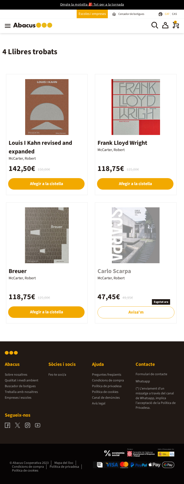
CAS (174, 14)
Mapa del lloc (63, 463)
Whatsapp (143, 381)
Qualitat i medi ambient (21, 380)
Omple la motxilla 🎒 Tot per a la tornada (92, 4)
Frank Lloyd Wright (122, 143)
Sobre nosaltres (16, 374)
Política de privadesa (106, 386)
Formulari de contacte (151, 374)
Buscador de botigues (20, 386)
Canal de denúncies (106, 397)
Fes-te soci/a (57, 374)
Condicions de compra (108, 380)
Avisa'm (135, 312)
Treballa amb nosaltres (21, 392)
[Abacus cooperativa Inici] (34, 28)
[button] (165, 26)
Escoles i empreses (92, 13)
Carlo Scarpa (114, 271)
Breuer (18, 271)
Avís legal (98, 403)
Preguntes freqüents (106, 374)
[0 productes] (175, 27)
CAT (167, 14)
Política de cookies (105, 392)
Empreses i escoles (18, 397)
